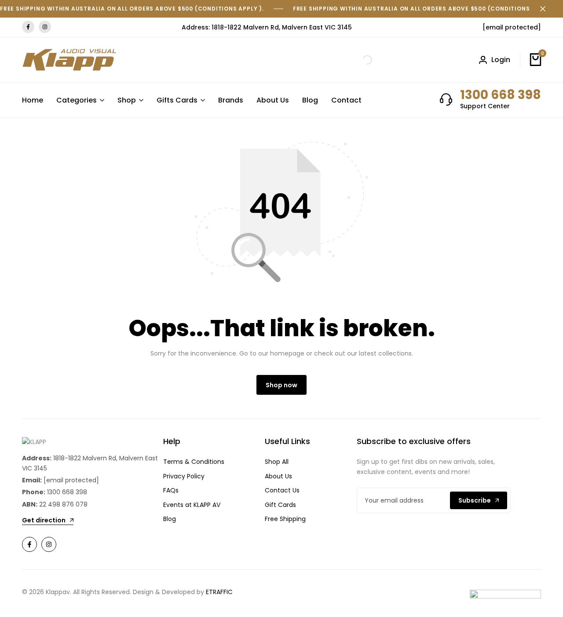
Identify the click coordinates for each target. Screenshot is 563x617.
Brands (230, 100)
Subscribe (474, 500)
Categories (76, 100)
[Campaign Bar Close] (547, 9)
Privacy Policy (184, 476)
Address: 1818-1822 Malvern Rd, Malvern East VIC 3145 (267, 27)
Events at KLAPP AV (191, 504)
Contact (346, 100)
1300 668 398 (500, 94)
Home (32, 100)
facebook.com (28, 27)
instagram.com (45, 27)
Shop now (281, 385)
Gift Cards (280, 504)
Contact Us (282, 490)
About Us (272, 100)
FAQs (171, 490)
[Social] (29, 544)
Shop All (277, 461)
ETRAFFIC (219, 592)
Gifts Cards (177, 100)
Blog (310, 100)
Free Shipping (285, 518)
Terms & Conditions (193, 461)
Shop (126, 100)
